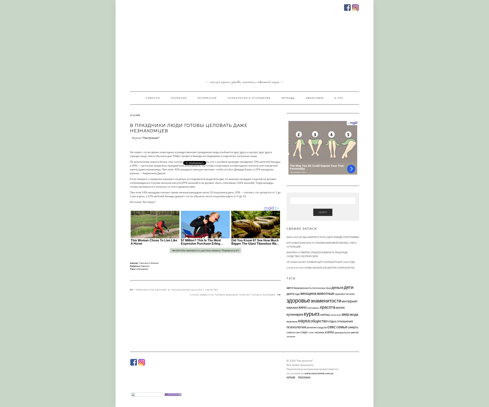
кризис (340, 307)
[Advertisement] (244, 50)
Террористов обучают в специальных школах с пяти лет (176, 289)
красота (327, 307)
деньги (337, 287)
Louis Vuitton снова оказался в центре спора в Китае (321, 267)
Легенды (288, 98)
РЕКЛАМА (304, 377)
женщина (308, 293)
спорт (304, 332)
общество (319, 321)
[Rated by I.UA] (146, 394)
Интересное (207, 98)
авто (290, 288)
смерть (353, 327)
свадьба (322, 327)
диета (291, 293)
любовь (325, 314)
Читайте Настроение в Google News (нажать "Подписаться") (205, 250)
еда (297, 293)
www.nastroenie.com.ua (318, 373)
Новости (153, 98)
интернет (350, 301)
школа (355, 332)
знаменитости (326, 300)
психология (296, 327)
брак (328, 288)
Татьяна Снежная (149, 263)
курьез (311, 314)
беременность (303, 287)
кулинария (295, 314)
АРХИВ (291, 377)
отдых (332, 321)
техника (319, 332)
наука (304, 320)
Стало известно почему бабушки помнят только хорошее (232, 294)
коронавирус (313, 307)
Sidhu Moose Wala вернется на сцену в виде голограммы (323, 237)
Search (323, 212)
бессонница (318, 288)
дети (348, 287)
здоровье (298, 300)
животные (325, 293)
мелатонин (336, 315)
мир (345, 314)
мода (354, 314)
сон (297, 332)
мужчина (292, 321)
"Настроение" (150, 137)
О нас (338, 98)
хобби (329, 332)
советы (291, 332)
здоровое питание (345, 294)
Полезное (179, 98)
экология (291, 336)
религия (312, 327)
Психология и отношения (249, 98)
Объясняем (314, 98)
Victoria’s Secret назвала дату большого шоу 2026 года (321, 262)
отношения (142, 269)
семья (341, 326)
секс (331, 326)
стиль (311, 332)
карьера (292, 307)
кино (303, 307)
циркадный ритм (342, 332)
